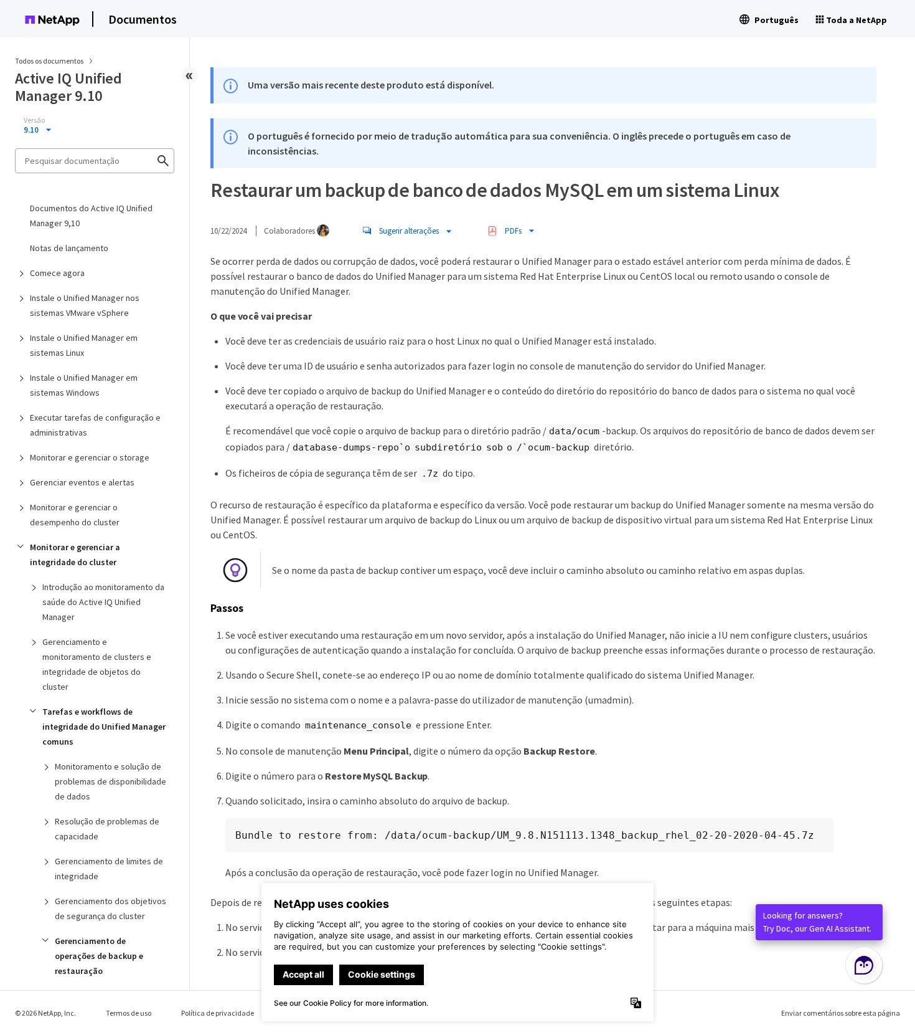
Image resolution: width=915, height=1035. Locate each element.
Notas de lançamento (69, 248)
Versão (34, 120)
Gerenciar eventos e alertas (82, 482)
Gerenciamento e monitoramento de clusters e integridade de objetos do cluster (96, 664)
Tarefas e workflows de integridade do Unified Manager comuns (104, 726)
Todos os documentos (49, 60)
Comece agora (57, 273)
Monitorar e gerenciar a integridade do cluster (75, 554)
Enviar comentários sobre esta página (840, 1013)
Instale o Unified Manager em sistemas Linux (84, 345)
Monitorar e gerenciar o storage (89, 457)
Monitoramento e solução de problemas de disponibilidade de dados (110, 781)
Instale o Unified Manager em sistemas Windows (84, 385)
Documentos (142, 19)
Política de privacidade (217, 1013)
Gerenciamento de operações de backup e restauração (99, 955)
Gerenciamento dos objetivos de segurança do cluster (110, 908)
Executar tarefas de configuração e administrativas (95, 425)
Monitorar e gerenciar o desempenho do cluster (75, 515)
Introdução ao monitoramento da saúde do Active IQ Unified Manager (103, 601)
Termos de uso (128, 1013)
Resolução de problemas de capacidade (107, 829)
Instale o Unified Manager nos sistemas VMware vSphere (84, 305)
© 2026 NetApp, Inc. (45, 1013)
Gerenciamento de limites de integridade (109, 869)
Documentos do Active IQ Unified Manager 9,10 (91, 216)
